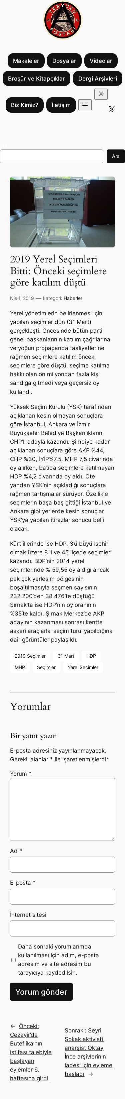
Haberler (73, 298)
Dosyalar (64, 61)
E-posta (23, 882)
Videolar (101, 61)
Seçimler (46, 667)
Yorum (21, 773)
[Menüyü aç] (85, 104)
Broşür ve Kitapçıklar (36, 78)
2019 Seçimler (30, 656)
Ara (3, 145)
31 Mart (66, 656)
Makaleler (26, 61)
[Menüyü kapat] (101, 94)
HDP (91, 656)
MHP (20, 667)
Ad (16, 851)
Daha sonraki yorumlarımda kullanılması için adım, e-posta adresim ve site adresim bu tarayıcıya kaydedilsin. (58, 959)
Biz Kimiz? (24, 105)
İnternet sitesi (28, 914)
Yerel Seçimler (83, 667)
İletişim (61, 105)
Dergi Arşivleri (97, 78)
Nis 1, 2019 (22, 298)
